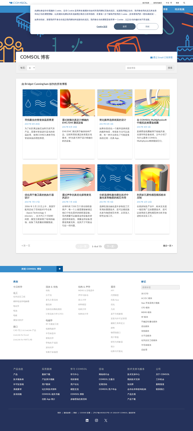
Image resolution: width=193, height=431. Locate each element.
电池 (15, 310)
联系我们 (160, 389)
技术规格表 (18, 379)
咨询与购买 (157, 3)
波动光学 (50, 347)
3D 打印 (144, 293)
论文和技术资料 (49, 389)
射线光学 (50, 338)
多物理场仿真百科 (79, 399)
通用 (113, 286)
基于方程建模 (117, 314)
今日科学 (17, 286)
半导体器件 (51, 333)
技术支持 (146, 3)
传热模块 (145, 331)
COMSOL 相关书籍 (51, 394)
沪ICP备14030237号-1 (102, 413)
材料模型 (82, 304)
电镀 (15, 315)
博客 (165, 9)
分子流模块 (146, 335)
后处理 (144, 349)
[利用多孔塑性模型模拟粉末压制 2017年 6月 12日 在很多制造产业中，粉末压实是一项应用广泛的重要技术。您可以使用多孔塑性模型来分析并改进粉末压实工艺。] (152, 235)
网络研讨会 (104, 374)
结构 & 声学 (84, 286)
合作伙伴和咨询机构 (136, 389)
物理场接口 (116, 332)
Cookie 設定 (102, 26)
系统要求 (17, 389)
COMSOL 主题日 (107, 379)
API (112, 290)
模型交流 (75, 389)
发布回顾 (17, 394)
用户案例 (46, 384)
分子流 (49, 295)
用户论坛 (75, 384)
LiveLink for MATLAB (22, 339)
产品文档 (131, 394)
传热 (48, 290)
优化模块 (145, 326)
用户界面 (115, 337)
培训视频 (180, 9)
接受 (125, 26)
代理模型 (115, 295)
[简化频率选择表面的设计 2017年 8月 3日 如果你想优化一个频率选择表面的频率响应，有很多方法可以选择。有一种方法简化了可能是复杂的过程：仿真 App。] (115, 160)
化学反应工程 (19, 296)
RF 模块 (144, 317)
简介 (113, 346)
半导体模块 (146, 345)
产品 (15, 374)
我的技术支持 (133, 379)
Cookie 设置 (85, 413)
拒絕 (147, 26)
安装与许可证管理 (119, 318)
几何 (113, 309)
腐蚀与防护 (18, 320)
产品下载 (131, 399)
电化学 (16, 306)
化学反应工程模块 (149, 340)
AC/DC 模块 (146, 298)
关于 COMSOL (163, 374)
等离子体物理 (52, 352)
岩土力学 (82, 300)
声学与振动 (83, 295)
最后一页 (167, 245)
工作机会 (160, 379)
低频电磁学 (51, 328)
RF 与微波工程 (52, 324)
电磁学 (49, 320)
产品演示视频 (48, 379)
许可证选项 (18, 384)
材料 (113, 328)
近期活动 (103, 384)
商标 (75, 413)
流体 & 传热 (52, 286)
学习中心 (75, 374)
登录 (177, 3)
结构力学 (82, 309)
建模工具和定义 (118, 323)
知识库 (130, 384)
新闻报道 (160, 384)
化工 (15, 293)
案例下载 (46, 374)
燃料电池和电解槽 (21, 301)
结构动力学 (83, 314)
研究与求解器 (117, 342)
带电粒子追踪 (52, 342)
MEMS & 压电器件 (86, 290)
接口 (15, 326)
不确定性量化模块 (149, 321)
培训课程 (75, 379)
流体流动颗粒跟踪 (54, 309)
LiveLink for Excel (21, 335)
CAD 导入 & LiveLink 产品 (24, 330)
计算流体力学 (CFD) (54, 314)
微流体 (49, 304)
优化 (113, 304)
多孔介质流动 (52, 300)
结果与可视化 (117, 351)
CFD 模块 (145, 307)
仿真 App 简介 (48, 399)
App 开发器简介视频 (150, 303)
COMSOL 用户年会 (108, 389)
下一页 (110, 246)
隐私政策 (67, 413)
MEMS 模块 (146, 312)
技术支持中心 (133, 374)
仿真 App (115, 300)
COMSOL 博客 (77, 394)
